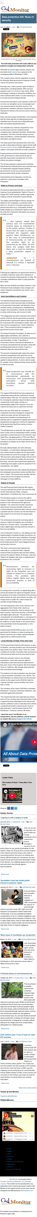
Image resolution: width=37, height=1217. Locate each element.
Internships (11, 1164)
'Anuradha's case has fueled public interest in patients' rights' (15, 881)
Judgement (12, 258)
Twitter (15, 808)
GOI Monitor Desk (29, 887)
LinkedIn (12, 808)
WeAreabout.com (27, 1190)
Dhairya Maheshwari (29, 939)
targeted (15, 72)
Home (9, 1148)
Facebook (8, 808)
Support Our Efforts (24, 719)
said (10, 450)
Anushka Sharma (26, 27)
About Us (10, 1156)
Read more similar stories (28, 1088)
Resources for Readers (15, 1161)
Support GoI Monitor (14, 1169)
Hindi (9, 1154)
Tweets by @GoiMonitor (8, 1096)
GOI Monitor (13, 1179)
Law (13, 27)
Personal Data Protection (9, 147)
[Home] (15, 9)
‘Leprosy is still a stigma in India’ (14, 817)
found (13, 91)
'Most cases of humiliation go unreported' (17, 935)
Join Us (9, 1167)
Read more (5, 874)
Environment (19, 978)
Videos (9, 1159)
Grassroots (16, 822)
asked (28, 630)
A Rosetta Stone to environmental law (16, 973)
